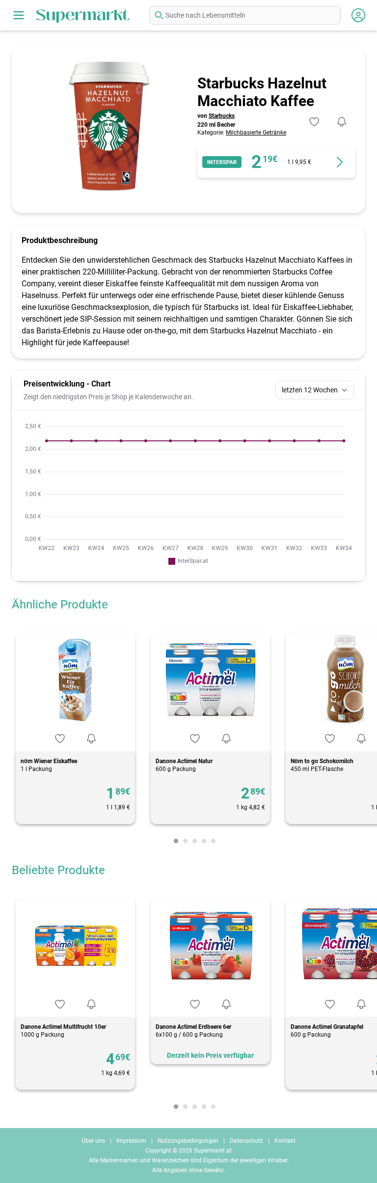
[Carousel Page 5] (213, 841)
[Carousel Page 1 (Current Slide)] (176, 841)
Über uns (93, 1140)
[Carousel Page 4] (204, 841)
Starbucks (222, 115)
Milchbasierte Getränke (256, 132)
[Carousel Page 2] (185, 841)
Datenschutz (246, 1140)
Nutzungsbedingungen (188, 1140)
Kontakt (285, 1140)
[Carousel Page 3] (194, 841)
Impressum (131, 1140)
